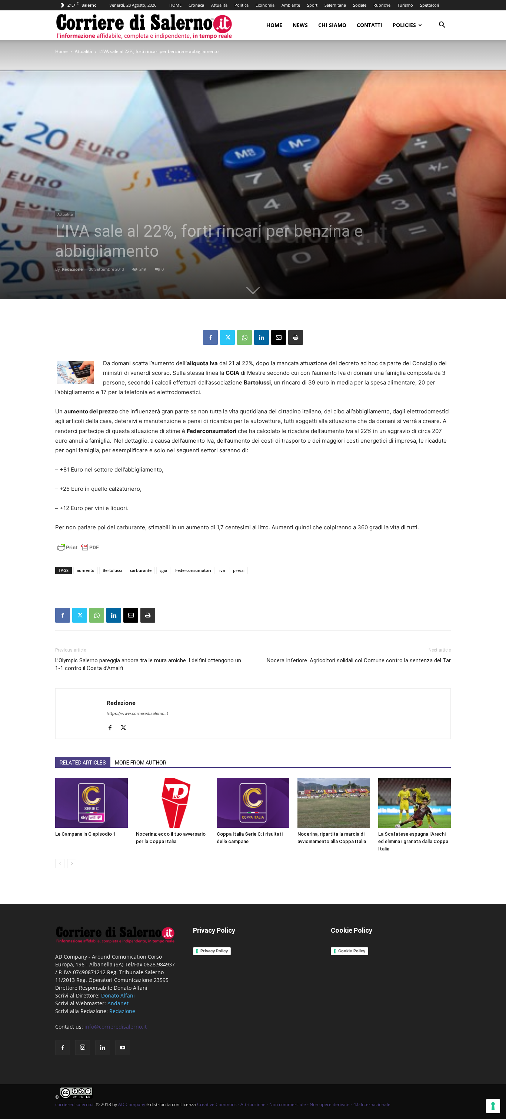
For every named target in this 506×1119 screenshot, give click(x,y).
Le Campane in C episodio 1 (85, 834)
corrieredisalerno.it (75, 1104)
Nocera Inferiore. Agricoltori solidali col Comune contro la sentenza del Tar (359, 660)
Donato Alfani (118, 995)
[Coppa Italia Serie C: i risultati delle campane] (253, 803)
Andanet (118, 1003)
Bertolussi (112, 570)
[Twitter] (227, 337)
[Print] (295, 337)
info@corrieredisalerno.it (115, 1026)
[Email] (278, 337)
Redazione (72, 269)
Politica (241, 5)
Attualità (219, 5)
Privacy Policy (214, 950)
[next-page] (71, 863)
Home (274, 25)
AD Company (131, 1104)
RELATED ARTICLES (83, 763)
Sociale (359, 5)
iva (222, 570)
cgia (163, 570)
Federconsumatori (193, 570)
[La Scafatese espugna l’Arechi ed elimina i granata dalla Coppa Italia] (414, 803)
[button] (442, 25)
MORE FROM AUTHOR (140, 763)
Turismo (405, 5)
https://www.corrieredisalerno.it (137, 713)
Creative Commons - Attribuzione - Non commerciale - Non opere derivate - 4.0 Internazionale (293, 1104)
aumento (85, 570)
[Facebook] (210, 337)
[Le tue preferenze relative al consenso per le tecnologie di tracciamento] (493, 1106)
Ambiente (291, 5)
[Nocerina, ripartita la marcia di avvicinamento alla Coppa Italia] (333, 803)
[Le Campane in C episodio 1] (91, 803)
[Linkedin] (261, 337)
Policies (404, 25)
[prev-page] (59, 863)
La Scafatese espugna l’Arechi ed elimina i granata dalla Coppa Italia (413, 841)
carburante (141, 570)
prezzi (238, 570)
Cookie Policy (351, 950)
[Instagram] (82, 1047)
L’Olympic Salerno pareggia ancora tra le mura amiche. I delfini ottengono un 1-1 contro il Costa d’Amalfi (148, 664)
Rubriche (381, 5)
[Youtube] (122, 1047)
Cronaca (196, 5)
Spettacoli (429, 5)
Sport (312, 5)
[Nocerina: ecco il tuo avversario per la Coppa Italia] (172, 803)
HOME (175, 5)
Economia (265, 5)
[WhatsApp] (244, 337)
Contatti (369, 25)
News (300, 25)
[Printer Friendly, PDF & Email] (78, 551)
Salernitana (335, 5)
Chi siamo (332, 25)
